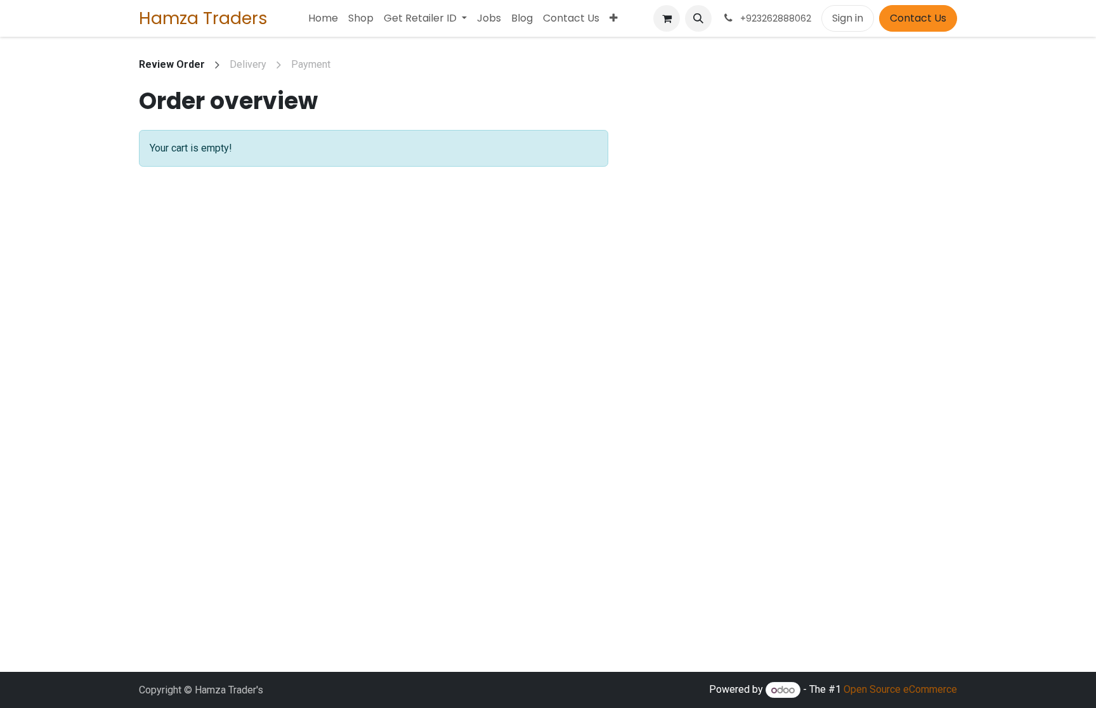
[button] (698, 18)
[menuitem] (323, 18)
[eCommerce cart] (666, 18)
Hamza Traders (203, 18)
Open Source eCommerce (900, 690)
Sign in (847, 18)
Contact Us (918, 18)
